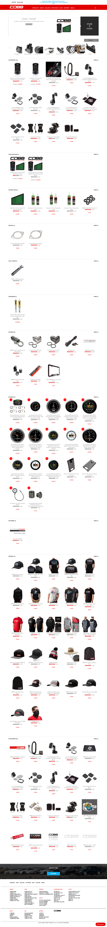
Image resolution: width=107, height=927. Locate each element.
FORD (26, 889)
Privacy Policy (29, 915)
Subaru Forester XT (15, 894)
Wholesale (42, 918)
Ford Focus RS (28, 901)
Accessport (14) (13, 60)
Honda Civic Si (72, 894)
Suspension (69, 54)
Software (55, 8)
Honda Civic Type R (74, 892)
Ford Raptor (28, 896)
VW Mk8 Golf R (58, 896)
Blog (61, 8)
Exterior (80, 54)
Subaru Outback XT (15, 896)
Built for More (29, 904)
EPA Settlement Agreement (29, 914)
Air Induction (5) (13, 189)
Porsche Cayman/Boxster (46, 894)
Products (35, 8)
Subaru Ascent (14, 899)
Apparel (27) (11, 556)
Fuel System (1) (12, 261)
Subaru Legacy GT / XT (16, 895)
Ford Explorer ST (29, 903)
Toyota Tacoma (43, 902)
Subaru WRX (13, 891)
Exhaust (48, 54)
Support (67, 8)
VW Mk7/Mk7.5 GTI (58, 892)
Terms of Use (28, 917)
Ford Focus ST (28, 891)
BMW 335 (71, 899)
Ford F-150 (27, 895)
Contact (41, 913)
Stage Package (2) (13, 154)
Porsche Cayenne (44, 892)
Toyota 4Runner (43, 901)
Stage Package (27, 54)
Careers (12, 914)
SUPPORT (13, 2)
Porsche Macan (43, 891)
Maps (42, 8)
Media (73, 8)
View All (96, 60)
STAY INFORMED (53, 873)
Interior (90, 54)
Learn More (29, 24)
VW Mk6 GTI (57, 891)
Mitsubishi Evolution (74, 895)
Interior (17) (12, 397)
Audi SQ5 (56, 900)
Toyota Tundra (43, 904)
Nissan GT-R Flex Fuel (74, 898)
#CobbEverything (14, 918)
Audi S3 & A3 (57, 899)
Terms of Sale (28, 918)
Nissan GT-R (72, 896)
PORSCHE (41, 889)
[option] (17, 49)
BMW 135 (71, 900)
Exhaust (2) (11, 225)
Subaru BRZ (13, 898)
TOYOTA (41, 898)
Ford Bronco (28, 900)
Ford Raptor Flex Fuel (31, 898)
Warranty (41, 915)
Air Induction (38, 54)
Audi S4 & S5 (57, 898)
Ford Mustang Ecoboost (31, 894)
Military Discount (44, 917)
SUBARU (11, 889)
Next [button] (97, 48)
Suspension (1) (12, 296)
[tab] (44, 26)
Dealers (48, 8)
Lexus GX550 (42, 905)
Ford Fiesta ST (28, 892)
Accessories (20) (13, 738)
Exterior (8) (11, 332)
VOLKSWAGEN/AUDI (58, 889)
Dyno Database (14, 917)
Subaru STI (13, 892)
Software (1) (12, 520)
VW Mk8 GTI (57, 894)
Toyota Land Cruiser (44, 900)
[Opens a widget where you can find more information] (100, 924)
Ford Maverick (28, 899)
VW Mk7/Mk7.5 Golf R (59, 895)
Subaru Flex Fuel (14, 900)
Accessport (16, 54)
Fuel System (59, 54)
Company (12, 913)
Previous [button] (9, 48)
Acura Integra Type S (74, 891)
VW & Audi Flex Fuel (59, 901)
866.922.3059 (20, 2)
